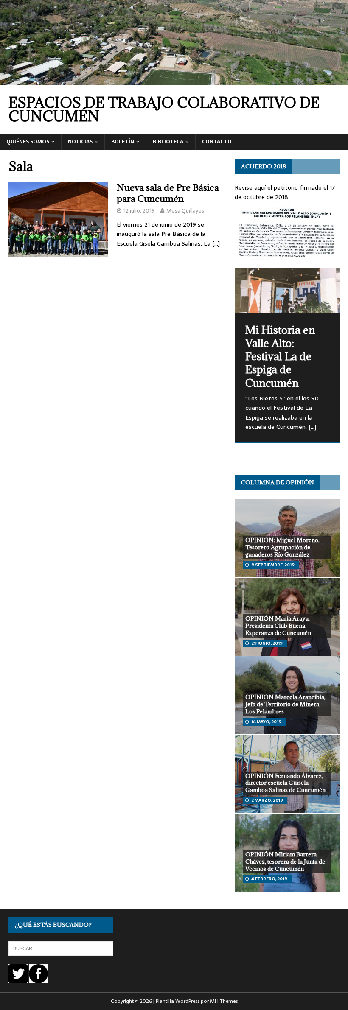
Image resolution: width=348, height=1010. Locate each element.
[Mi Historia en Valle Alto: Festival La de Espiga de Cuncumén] (287, 290)
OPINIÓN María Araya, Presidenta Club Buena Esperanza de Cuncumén (278, 626)
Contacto (217, 141)
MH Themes (224, 1001)
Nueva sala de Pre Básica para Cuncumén (168, 193)
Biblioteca (168, 141)
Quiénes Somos (27, 141)
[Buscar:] (60, 947)
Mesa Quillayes (185, 210)
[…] (216, 243)
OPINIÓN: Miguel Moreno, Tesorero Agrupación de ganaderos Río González (282, 547)
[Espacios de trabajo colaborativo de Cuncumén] (174, 80)
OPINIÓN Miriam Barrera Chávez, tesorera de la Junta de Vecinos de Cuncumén (285, 862)
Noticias (80, 141)
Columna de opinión (277, 482)
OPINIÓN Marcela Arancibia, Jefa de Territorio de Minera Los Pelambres (285, 704)
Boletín (122, 141)
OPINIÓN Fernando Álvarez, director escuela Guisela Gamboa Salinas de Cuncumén (285, 783)
